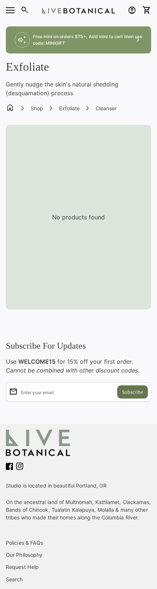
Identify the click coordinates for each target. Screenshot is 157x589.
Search (14, 579)
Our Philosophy (24, 555)
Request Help (22, 567)
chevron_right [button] (138, 40)
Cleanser (106, 108)
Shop (37, 108)
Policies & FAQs (24, 543)
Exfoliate (69, 108)
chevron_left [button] (19, 40)
